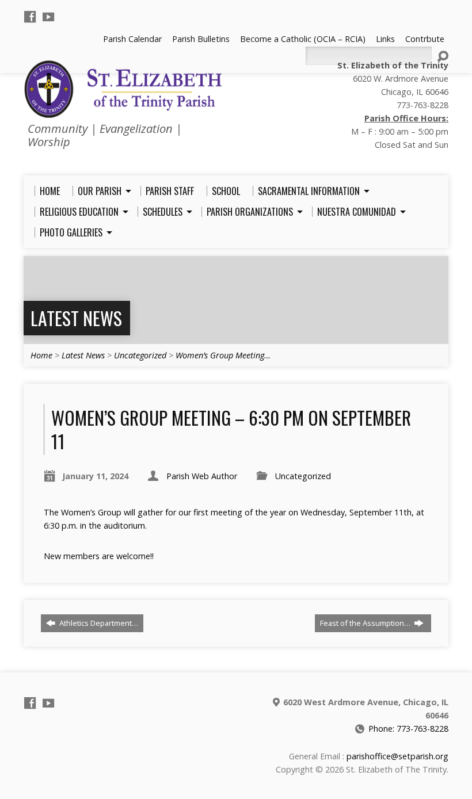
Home (41, 355)
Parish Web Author (201, 476)
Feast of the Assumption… (366, 623)
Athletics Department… (98, 623)
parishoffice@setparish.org (397, 756)
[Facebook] (30, 16)
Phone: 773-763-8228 (408, 728)
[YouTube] (48, 16)
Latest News (76, 317)
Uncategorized (140, 355)
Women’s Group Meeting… (223, 355)
